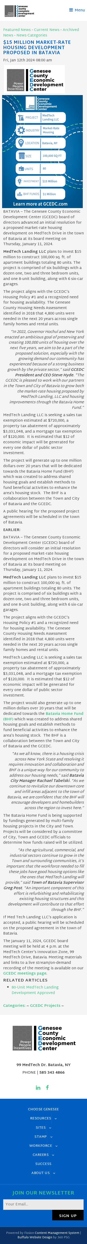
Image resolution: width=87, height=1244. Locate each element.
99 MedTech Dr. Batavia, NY (43, 1065)
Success (43, 1164)
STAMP (40, 1137)
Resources (40, 1118)
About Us (40, 1173)
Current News (46, 30)
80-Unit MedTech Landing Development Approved (35, 990)
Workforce (40, 1146)
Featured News (17, 30)
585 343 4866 (52, 1072)
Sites (41, 1128)
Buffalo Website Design (35, 1237)
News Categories (31, 35)
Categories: (14, 1005)
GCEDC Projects (45, 1005)
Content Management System (57, 1233)
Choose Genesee (43, 1109)
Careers (41, 1155)
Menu (79, 10)
